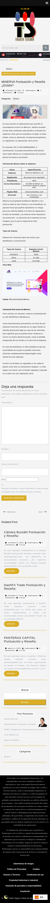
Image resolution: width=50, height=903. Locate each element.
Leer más (12, 570)
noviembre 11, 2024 (15, 543)
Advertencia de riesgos (23, 864)
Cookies (36, 869)
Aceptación (25, 891)
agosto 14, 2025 (14, 648)
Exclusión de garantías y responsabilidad (23, 886)
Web (3, 479)
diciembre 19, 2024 (13, 90)
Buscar (25, 690)
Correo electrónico (10, 464)
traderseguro (30, 90)
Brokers (9, 69)
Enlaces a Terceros (11, 875)
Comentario (7, 402)
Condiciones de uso (35, 875)
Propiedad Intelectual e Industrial (23, 880)
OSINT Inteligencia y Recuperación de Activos (24, 729)
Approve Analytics (12, 740)
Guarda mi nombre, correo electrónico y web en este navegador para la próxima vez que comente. (24, 490)
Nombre (5, 449)
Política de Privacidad (16, 869)
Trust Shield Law (11, 735)
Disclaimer (46, 60)
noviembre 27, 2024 (15, 595)
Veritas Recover (11, 719)
